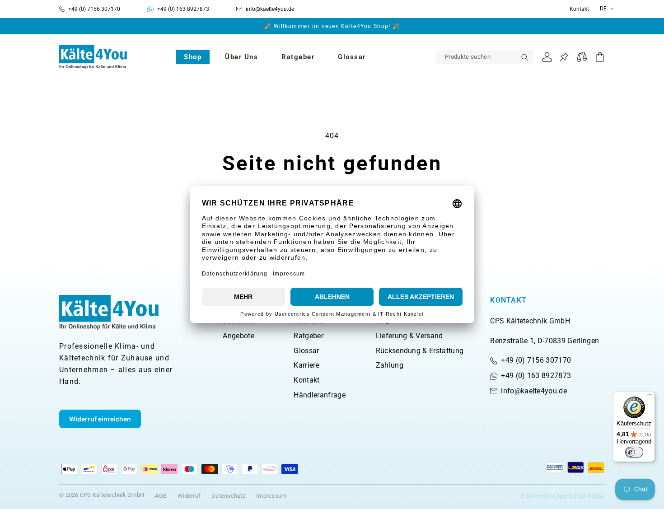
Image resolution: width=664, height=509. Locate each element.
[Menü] (649, 397)
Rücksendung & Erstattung (420, 350)
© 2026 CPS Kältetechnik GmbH (101, 494)
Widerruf (189, 495)
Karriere (306, 365)
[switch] (634, 452)
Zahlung (389, 365)
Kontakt (579, 9)
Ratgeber (308, 336)
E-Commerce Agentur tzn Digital (562, 495)
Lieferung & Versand (409, 336)
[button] (192, 56)
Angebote (238, 336)
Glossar (306, 350)
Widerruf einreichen (100, 419)
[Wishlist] (564, 57)
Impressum (271, 495)
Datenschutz (228, 495)
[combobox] (484, 57)
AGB (161, 495)
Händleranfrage (319, 395)
